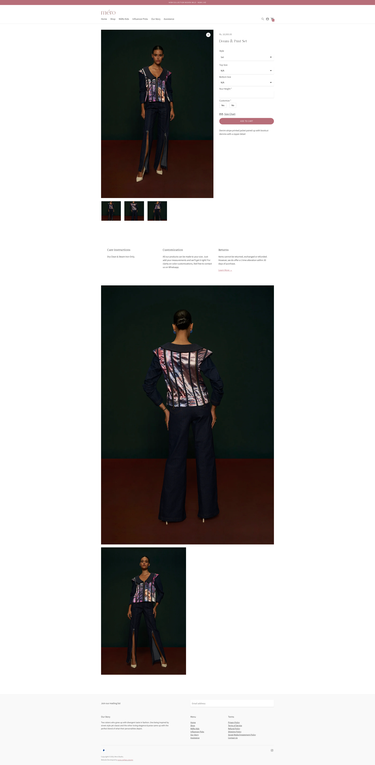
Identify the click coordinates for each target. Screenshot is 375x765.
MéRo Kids (124, 18)
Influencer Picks (140, 18)
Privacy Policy (234, 722)
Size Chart (229, 114)
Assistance (169, 18)
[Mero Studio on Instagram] (272, 750)
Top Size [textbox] (223, 65)
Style (221, 51)
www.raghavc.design (125, 760)
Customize (225, 100)
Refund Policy (234, 728)
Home (104, 18)
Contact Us (233, 737)
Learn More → (225, 270)
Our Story (155, 18)
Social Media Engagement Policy (242, 734)
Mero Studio (118, 756)
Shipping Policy (234, 731)
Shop (112, 18)
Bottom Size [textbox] (225, 77)
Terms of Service (235, 725)
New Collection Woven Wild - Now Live (187, 2)
